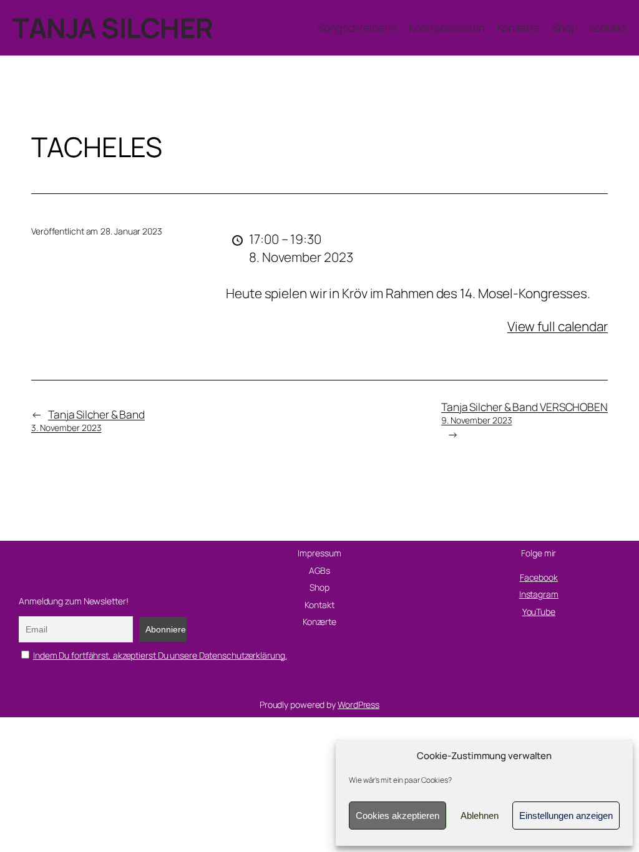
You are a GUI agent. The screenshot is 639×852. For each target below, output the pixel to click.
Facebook (539, 577)
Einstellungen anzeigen (566, 815)
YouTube (538, 611)
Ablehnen (480, 815)
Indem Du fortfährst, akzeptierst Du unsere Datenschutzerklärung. (160, 655)
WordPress (358, 704)
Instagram (539, 594)
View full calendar (557, 326)
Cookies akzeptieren (397, 815)
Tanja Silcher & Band (88, 420)
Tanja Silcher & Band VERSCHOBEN (524, 412)
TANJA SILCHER (112, 27)
